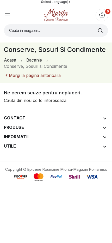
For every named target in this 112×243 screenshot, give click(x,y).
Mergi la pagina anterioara (34, 75)
